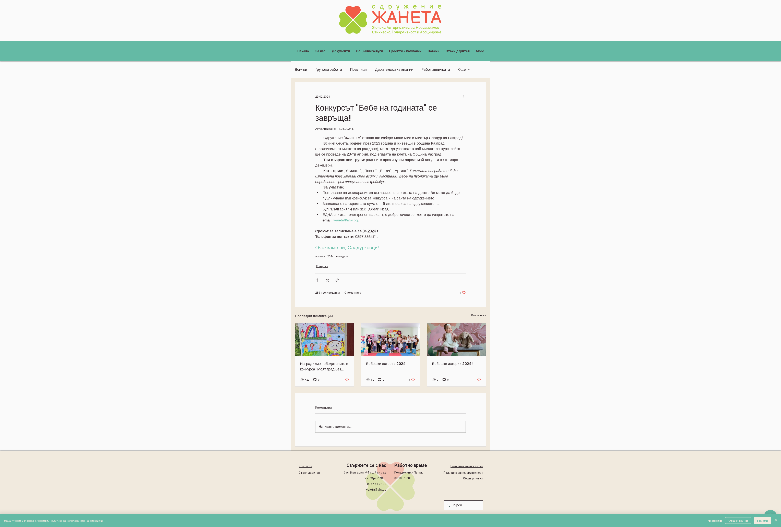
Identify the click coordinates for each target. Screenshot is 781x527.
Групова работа (328, 69)
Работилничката (435, 69)
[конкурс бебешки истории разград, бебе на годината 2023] (456, 339)
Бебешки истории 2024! (452, 363)
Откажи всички (738, 520)
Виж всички (478, 315)
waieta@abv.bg (375, 489)
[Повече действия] (463, 96)
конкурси (342, 256)
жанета (320, 256)
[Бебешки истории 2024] (390, 339)
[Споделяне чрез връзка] (337, 280)
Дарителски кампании (394, 69)
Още (462, 69)
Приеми (762, 520)
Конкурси (322, 266)
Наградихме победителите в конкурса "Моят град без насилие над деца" (324, 366)
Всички (301, 69)
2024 (330, 256)
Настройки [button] (715, 520)
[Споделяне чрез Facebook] (317, 280)
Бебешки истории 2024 (386, 363)
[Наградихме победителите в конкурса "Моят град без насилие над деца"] (324, 339)
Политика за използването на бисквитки (76, 520)
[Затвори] (776, 520)
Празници (358, 69)
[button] (320, 51)
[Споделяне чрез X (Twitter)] (327, 280)
